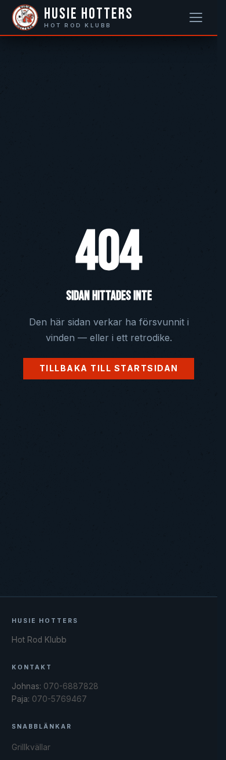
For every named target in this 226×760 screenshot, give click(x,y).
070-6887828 (71, 686)
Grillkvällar (31, 747)
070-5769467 (59, 699)
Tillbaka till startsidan (108, 368)
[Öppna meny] (196, 17)
